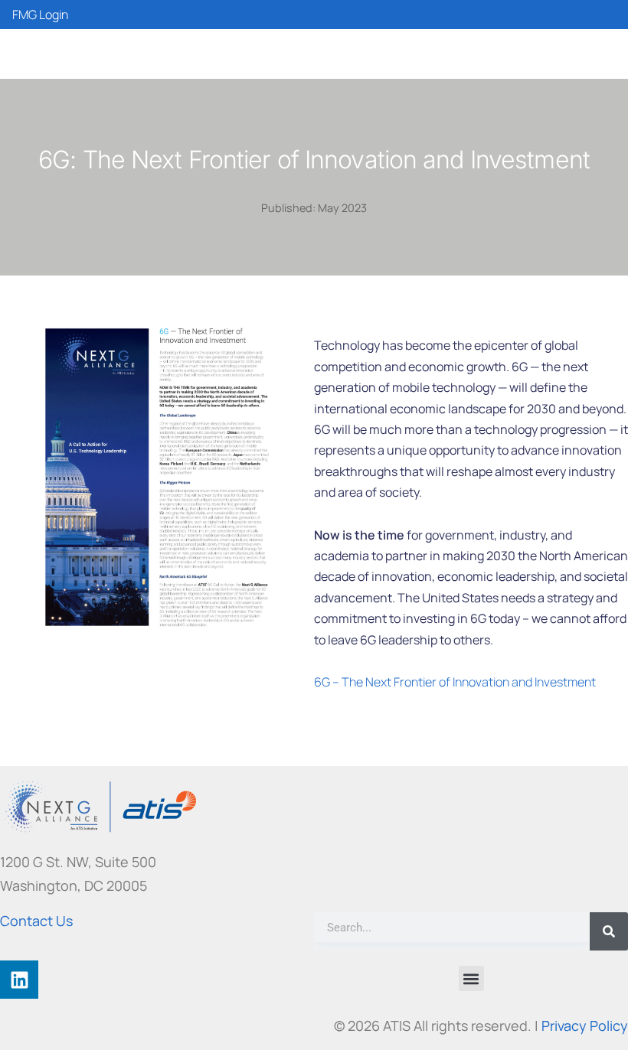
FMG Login (40, 14)
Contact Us (36, 920)
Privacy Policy (584, 1025)
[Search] (609, 931)
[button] (471, 978)
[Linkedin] (19, 979)
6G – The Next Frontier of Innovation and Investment (455, 681)
